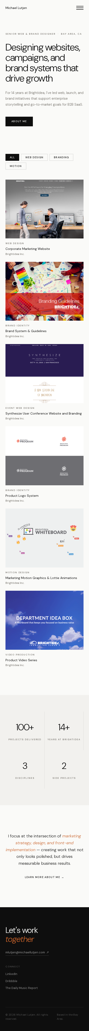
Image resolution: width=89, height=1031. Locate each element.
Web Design (34, 157)
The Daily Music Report (21, 988)
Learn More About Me (42, 877)
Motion (16, 166)
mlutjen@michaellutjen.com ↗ (27, 952)
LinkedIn (11, 974)
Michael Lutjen (16, 8)
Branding (61, 157)
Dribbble (11, 981)
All (12, 157)
